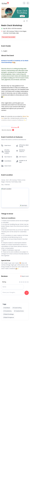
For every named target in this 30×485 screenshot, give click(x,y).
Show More (14, 127)
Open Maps (24, 205)
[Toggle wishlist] (27, 21)
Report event (25, 276)
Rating (4, 282)
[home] (5, 3)
